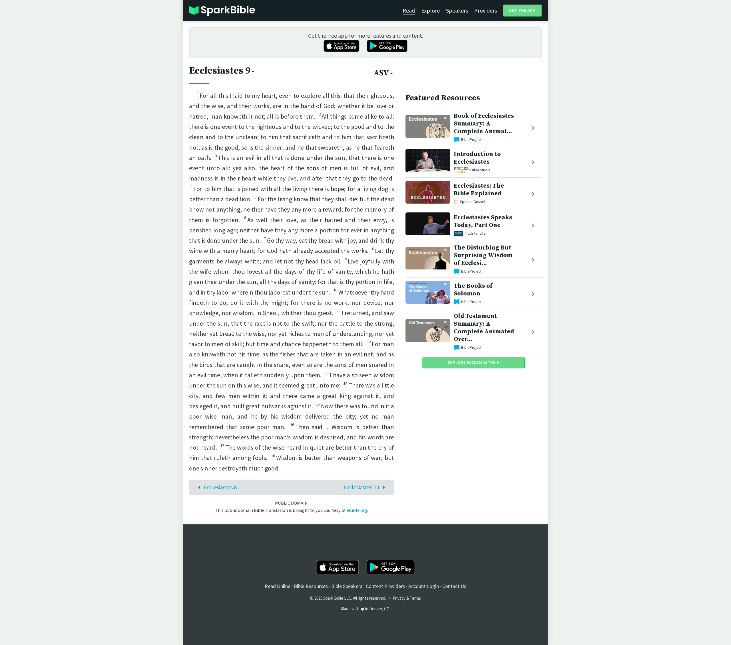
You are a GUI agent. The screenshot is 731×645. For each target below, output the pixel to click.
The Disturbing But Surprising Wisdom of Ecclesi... (483, 255)
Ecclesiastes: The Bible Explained (479, 189)
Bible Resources (311, 586)
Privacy (399, 598)
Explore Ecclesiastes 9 (473, 362)
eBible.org (357, 510)
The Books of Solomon (473, 289)
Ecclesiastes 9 (219, 71)
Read (409, 10)
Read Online (277, 586)
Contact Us (454, 586)
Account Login (423, 586)
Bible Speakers (346, 586)
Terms (415, 598)
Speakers (457, 10)
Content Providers (385, 586)
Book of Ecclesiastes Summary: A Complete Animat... (484, 123)
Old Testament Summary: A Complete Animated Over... (484, 327)
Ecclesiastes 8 (220, 487)
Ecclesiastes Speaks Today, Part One (483, 221)
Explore (430, 10)
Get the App (522, 10)
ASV (381, 73)
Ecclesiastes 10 (361, 487)
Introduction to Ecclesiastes (477, 158)
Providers (485, 10)
